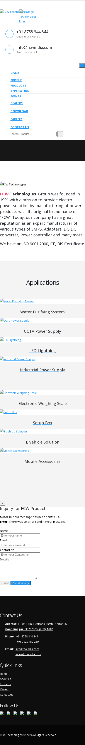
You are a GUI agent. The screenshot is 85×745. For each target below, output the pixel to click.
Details (4, 559)
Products (18, 85)
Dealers (16, 103)
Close (5, 583)
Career (4, 689)
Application (19, 91)
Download (19, 111)
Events (15, 96)
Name (4, 531)
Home (14, 73)
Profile (16, 80)
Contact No (7, 550)
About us (5, 679)
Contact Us (19, 127)
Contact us (6, 694)
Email (3, 540)
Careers (16, 119)
